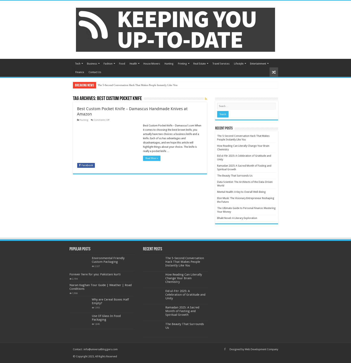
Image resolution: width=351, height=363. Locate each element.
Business (92, 63)
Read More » (151, 158)
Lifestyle (239, 63)
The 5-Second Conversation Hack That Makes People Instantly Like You (138, 85)
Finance (79, 72)
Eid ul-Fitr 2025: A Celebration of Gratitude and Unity (185, 294)
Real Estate (199, 63)
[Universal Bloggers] (175, 29)
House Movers (151, 63)
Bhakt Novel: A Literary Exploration (237, 218)
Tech (77, 63)
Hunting (169, 63)
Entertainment (258, 63)
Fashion (108, 63)
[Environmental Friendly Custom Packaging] (79, 263)
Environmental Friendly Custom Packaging (108, 260)
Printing (182, 63)
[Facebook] (225, 349)
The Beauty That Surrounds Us (234, 175)
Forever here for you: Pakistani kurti (94, 274)
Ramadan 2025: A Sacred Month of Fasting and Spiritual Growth (182, 311)
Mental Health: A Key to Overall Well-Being (241, 191)
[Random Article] (274, 72)
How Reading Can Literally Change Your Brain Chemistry (183, 278)
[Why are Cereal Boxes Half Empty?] (79, 304)
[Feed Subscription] (206, 98)
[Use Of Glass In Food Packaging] (79, 321)
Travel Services (221, 63)
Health (133, 63)
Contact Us (95, 72)
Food (122, 63)
